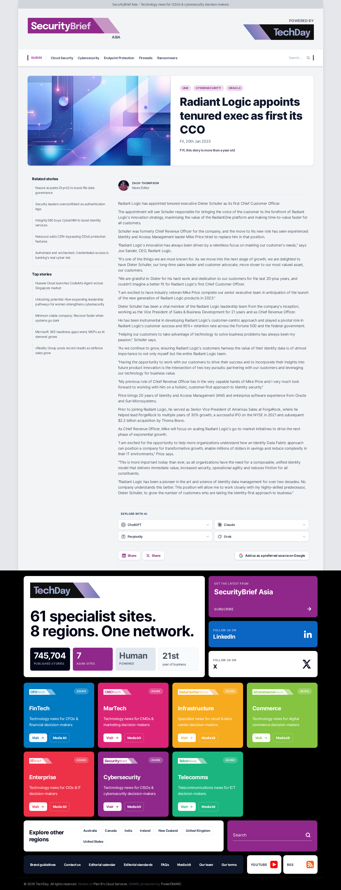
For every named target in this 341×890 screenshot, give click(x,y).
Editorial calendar (102, 865)
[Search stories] (308, 835)
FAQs (165, 865)
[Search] (308, 58)
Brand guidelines (43, 865)
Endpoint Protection (119, 58)
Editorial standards (138, 865)
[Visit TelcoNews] (198, 761)
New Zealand (168, 830)
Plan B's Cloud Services (110, 884)
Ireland (145, 830)
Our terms (229, 865)
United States (93, 841)
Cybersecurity (88, 58)
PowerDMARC (171, 884)
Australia (90, 830)
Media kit (60, 738)
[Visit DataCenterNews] (198, 692)
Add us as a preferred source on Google (275, 555)
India (128, 830)
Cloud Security (62, 58)
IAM (185, 88)
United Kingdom (198, 830)
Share (132, 555)
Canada (111, 830)
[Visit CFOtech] (50, 692)
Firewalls (146, 58)
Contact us (72, 865)
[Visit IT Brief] (50, 761)
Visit (35, 738)
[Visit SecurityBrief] (124, 761)
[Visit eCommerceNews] (273, 692)
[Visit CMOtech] (124, 692)
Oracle (235, 88)
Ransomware (167, 58)
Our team (206, 865)
